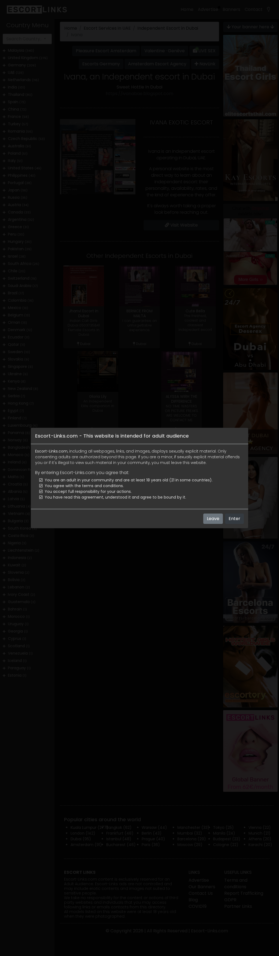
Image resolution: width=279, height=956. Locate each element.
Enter (234, 518)
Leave (213, 518)
